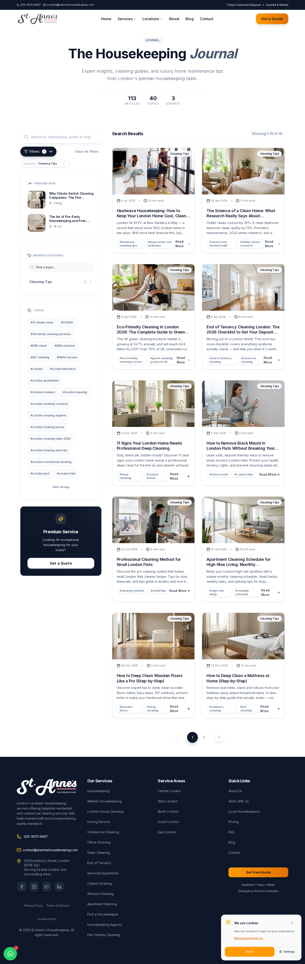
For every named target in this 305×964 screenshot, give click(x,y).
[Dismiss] (294, 923)
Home (106, 19)
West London (168, 801)
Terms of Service (58, 905)
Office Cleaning (99, 842)
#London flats (66, 473)
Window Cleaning (100, 894)
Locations (150, 19)
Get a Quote (272, 19)
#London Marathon (63, 369)
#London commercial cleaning (51, 462)
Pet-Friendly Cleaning (103, 935)
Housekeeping (98, 791)
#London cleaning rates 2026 (51, 438)
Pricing (233, 822)
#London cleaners (43, 392)
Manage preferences (248, 938)
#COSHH (67, 322)
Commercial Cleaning (103, 832)
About (174, 19)
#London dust (40, 473)
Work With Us (238, 801)
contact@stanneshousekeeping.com (50, 850)
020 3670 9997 (36, 836)
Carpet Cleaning (99, 883)
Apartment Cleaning (102, 904)
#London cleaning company (49, 403)
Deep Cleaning (98, 852)
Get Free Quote (258, 872)
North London (168, 811)
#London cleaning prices (47, 427)
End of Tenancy (99, 863)
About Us (235, 791)
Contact (206, 19)
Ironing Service (98, 822)
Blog (190, 19)
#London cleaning (75, 392)
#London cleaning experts (48, 415)
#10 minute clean (42, 322)
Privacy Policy (33, 905)
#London (37, 369)
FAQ (231, 832)
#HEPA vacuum (67, 357)
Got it (249, 951)
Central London (169, 791)
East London (167, 832)
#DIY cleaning (40, 357)
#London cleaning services (49, 450)
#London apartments (45, 380)
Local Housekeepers (244, 811)
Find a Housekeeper (102, 914)
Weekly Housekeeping (104, 801)
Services (125, 19)
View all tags (60, 487)
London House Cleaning (105, 811)
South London (168, 822)
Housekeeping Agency (104, 924)
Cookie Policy (46, 919)
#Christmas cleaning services (51, 334)
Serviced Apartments (103, 873)
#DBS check (39, 345)
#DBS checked (65, 345)
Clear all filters (87, 151)
